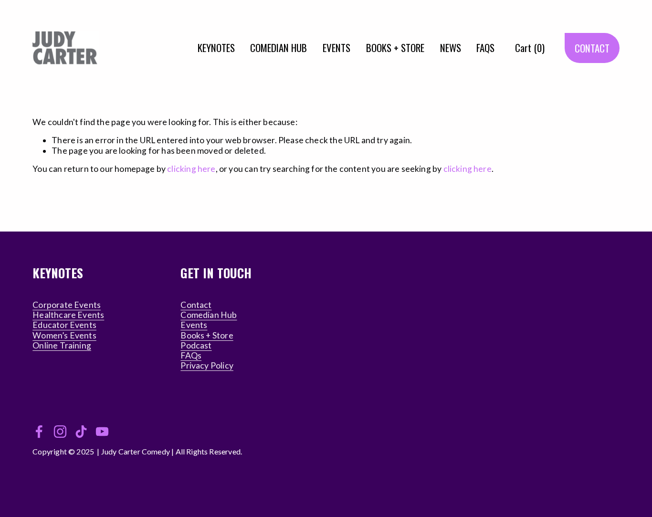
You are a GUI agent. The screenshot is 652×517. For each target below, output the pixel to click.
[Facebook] (39, 431)
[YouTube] (102, 431)
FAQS (485, 47)
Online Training (61, 345)
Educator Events (64, 325)
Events (193, 325)
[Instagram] (60, 431)
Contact (195, 305)
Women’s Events (64, 335)
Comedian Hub (208, 315)
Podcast (195, 345)
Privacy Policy (206, 365)
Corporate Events (66, 305)
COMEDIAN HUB (278, 47)
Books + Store (206, 335)
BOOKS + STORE (395, 47)
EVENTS (336, 47)
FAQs (190, 355)
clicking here (191, 169)
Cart (530, 47)
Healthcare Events (68, 315)
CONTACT (592, 48)
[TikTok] (81, 431)
